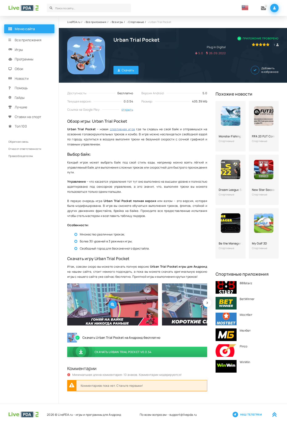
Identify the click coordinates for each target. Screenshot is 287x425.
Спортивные (136, 22)
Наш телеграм (251, 414)
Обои (19, 68)
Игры (19, 49)
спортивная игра (122, 129)
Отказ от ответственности (24, 149)
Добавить (270, 70)
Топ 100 (21, 126)
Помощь (21, 88)
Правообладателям (20, 156)
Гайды (20, 97)
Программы (24, 59)
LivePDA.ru (73, 22)
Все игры (117, 22)
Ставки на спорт (28, 116)
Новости (22, 78)
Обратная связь (18, 141)
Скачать (128, 70)
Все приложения (96, 22)
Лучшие (21, 107)
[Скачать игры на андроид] (23, 8)
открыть (127, 110)
